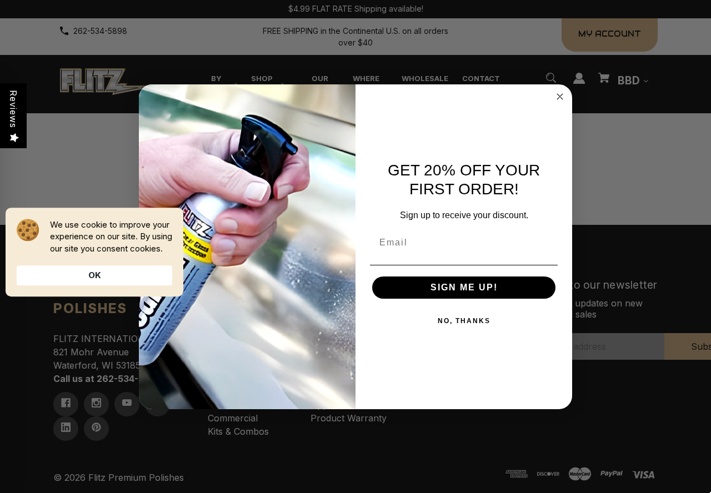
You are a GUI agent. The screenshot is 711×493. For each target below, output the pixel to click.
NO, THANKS (464, 321)
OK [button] (94, 275)
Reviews (13, 109)
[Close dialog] (560, 96)
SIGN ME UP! (464, 287)
